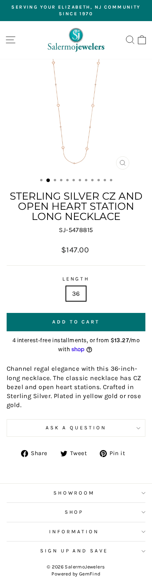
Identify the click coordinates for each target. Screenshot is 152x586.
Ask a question (76, 428)
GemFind (90, 574)
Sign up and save (74, 551)
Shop (74, 512)
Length (76, 279)
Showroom (74, 493)
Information (74, 531)
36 (76, 293)
